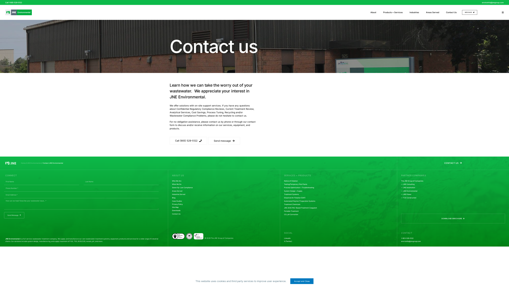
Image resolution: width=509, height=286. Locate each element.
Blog (173, 198)
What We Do (176, 184)
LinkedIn (287, 238)
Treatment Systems (291, 194)
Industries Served (178, 194)
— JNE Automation (408, 188)
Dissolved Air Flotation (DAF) (294, 198)
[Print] (198, 235)
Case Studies (177, 201)
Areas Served (177, 191)
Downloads (176, 210)
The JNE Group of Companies (412, 181)
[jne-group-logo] (10, 162)
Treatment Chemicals (292, 204)
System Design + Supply (293, 191)
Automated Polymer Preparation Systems (299, 201)
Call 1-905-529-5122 (13, 2)
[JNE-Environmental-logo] (18, 10)
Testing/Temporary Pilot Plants (295, 184)
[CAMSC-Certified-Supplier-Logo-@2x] (189, 234)
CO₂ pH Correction (291, 214)
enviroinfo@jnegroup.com (493, 2)
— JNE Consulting (407, 184)
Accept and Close (302, 281)
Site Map (175, 207)
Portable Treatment (291, 211)
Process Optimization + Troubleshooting (299, 188)
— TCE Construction (408, 198)
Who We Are (176, 181)
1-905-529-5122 (407, 238)
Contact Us (176, 214)
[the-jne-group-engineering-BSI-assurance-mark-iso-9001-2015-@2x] (178, 234)
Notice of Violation (291, 181)
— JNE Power (406, 194)
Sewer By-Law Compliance (182, 188)
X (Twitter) (288, 241)
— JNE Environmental (409, 191)
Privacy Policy (177, 204)
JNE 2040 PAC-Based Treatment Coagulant (300, 208)
